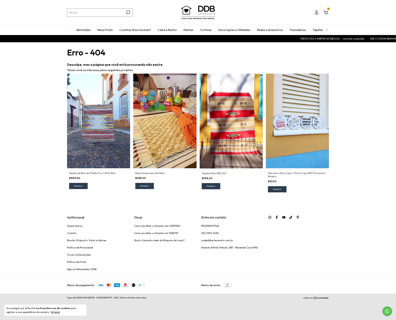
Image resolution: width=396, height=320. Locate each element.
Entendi (55, 312)
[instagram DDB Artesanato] (269, 217)
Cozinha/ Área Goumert (135, 30)
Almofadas (83, 30)
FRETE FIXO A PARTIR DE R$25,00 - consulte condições (319, 38)
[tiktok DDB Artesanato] (290, 217)
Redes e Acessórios (270, 30)
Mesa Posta (105, 30)
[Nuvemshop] (316, 298)
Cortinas (206, 30)
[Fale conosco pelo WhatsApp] (387, 311)
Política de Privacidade (80, 247)
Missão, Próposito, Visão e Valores (86, 240)
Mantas (188, 30)
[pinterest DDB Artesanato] (297, 217)
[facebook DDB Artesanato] (276, 217)
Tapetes (318, 30)
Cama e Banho (167, 30)
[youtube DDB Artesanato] (283, 217)
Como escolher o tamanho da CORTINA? (157, 225)
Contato (72, 233)
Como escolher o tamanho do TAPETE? (156, 233)
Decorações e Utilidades (234, 30)
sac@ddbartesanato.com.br (217, 240)
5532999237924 (210, 225)
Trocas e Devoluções (79, 254)
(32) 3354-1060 (210, 233)
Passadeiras (298, 30)
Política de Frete (76, 262)
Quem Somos (74, 225)
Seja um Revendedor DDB (82, 269)
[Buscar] (128, 12)
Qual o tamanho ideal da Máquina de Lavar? (159, 240)
